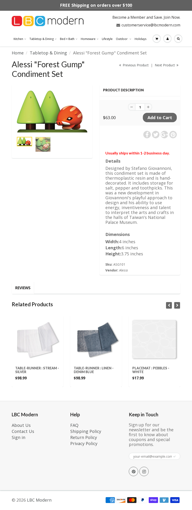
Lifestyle (107, 39)
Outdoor (122, 39)
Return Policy (83, 437)
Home (18, 53)
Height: (113, 253)
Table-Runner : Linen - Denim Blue (83, 370)
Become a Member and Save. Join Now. (146, 17)
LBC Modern (39, 500)
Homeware (88, 39)
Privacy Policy (83, 443)
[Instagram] (144, 471)
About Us (21, 425)
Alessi (123, 270)
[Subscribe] (174, 456)
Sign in (18, 437)
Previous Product (135, 65)
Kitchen (18, 39)
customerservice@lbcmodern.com (151, 25)
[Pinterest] (133, 471)
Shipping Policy (85, 431)
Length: (113, 247)
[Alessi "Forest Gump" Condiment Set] (52, 111)
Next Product (165, 65)
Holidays (140, 39)
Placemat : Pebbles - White (140, 370)
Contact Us (23, 431)
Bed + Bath (67, 39)
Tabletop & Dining (42, 39)
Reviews (22, 287)
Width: (112, 241)
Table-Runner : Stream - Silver (26, 370)
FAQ (74, 425)
